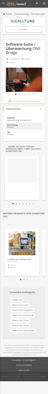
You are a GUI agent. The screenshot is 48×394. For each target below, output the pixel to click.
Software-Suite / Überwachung (22, 315)
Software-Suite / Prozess (20, 305)
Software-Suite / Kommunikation (23, 330)
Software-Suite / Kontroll (20, 325)
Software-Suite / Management (22, 310)
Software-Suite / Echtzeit (20, 320)
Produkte (22, 29)
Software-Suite (17, 300)
